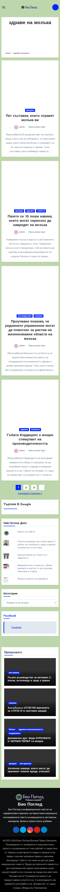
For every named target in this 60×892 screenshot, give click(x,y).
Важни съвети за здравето (33, 578)
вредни (30, 110)
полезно (35, 429)
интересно (25, 763)
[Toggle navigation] (3, 7)
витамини (14, 673)
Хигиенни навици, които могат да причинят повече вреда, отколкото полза (29, 771)
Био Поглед (30, 804)
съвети (41, 211)
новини (38, 316)
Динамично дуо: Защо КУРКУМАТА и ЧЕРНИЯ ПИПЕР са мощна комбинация (29, 741)
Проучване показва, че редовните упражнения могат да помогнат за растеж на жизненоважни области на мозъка (30, 330)
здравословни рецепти (30, 729)
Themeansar (40, 888)
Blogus (26, 888)
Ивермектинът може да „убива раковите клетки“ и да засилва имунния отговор (35, 568)
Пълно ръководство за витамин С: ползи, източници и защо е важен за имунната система (37, 544)
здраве (30, 211)
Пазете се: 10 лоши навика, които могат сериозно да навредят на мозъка (30, 221)
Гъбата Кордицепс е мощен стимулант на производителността (30, 440)
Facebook (9, 616)
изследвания (24, 316)
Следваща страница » (30, 493)
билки (12, 729)
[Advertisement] (30, 37)
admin (22, 127)
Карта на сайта (26, 531)
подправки (14, 733)
